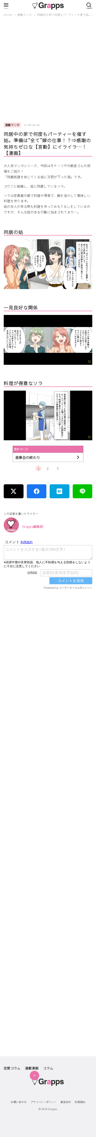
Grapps (52, 1109)
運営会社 (65, 1102)
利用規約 (80, 1102)
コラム (48, 1068)
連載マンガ (24, 15)
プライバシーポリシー (43, 1102)
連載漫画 (31, 1068)
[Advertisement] (48, 70)
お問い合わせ (19, 1102)
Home (8, 15)
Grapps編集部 (32, 526)
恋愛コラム (12, 1068)
